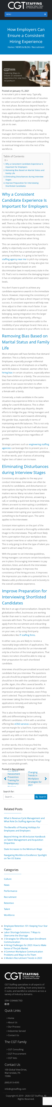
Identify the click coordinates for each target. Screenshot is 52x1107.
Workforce (9, 915)
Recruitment (38, 47)
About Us (12, 1022)
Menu (8, 14)
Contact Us (13, 1035)
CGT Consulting (15, 1049)
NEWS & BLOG (23, 47)
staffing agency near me (14, 259)
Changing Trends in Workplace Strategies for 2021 (35, 779)
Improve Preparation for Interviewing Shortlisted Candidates (22, 184)
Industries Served (16, 1031)
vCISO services (21, 723)
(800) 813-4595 (12, 1082)
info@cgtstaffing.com (15, 1088)
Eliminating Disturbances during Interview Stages (24, 178)
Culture (7, 878)
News (6, 884)
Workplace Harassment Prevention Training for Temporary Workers (14, 779)
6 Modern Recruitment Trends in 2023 (23, 958)
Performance (10, 891)
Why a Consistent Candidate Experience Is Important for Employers (24, 165)
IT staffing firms (27, 635)
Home (11, 47)
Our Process (13, 1026)
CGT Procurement (16, 1053)
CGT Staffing (36, 1095)
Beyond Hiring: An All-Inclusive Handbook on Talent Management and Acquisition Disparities (24, 840)
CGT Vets (12, 1058)
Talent (7, 909)
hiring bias (7, 372)
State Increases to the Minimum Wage (23, 849)
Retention (9, 903)
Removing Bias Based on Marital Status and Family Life (24, 172)
